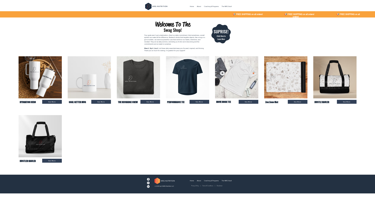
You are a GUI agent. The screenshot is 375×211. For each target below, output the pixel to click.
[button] (221, 37)
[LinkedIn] (148, 186)
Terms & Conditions (207, 186)
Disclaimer (219, 186)
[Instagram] (148, 183)
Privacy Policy (195, 186)
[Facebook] (148, 179)
